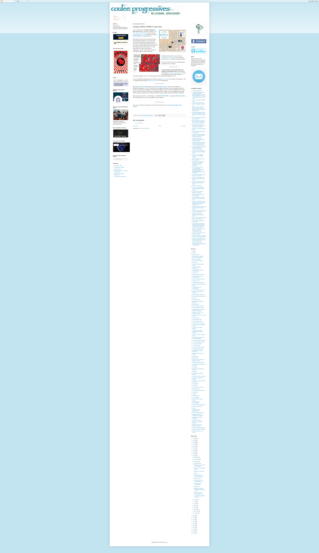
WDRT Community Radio (198, 412)
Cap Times (194, 262)
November (196, 459)
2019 (194, 451)
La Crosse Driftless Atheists (198, 342)
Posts (116, 16)
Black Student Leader (197, 260)
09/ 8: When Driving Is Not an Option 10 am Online (198, 175)
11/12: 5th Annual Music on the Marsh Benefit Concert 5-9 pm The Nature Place (199, 240)
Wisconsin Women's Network (198, 429)
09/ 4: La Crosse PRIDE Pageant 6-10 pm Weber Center (197, 156)
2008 (194, 527)
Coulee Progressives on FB (198, 290)
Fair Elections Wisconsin (197, 307)
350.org (194, 251)
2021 (194, 448)
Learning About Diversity (197, 348)
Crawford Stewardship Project (199, 296)
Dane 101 (194, 298)
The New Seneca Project (198, 387)
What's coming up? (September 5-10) (198, 493)
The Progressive (196, 388)
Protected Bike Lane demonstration (170, 57)
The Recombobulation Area (198, 390)
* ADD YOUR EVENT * (197, 90)
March (195, 509)
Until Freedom (195, 395)
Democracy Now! (196, 299)
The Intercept (195, 383)
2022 (194, 446)
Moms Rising (195, 356)
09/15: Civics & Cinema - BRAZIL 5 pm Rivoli (197, 192)
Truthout (194, 393)
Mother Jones (195, 358)
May (195, 505)
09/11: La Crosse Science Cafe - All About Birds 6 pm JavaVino (198, 188)
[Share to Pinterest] (165, 115)
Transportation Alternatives (120, 176)
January (196, 513)
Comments (117, 19)
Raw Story (194, 371)
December (196, 457)
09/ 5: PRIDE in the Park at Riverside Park (198, 159)
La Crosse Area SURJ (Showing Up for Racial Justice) (197, 331)
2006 (194, 531)
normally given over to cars (139, 34)
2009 (194, 525)
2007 (194, 529)
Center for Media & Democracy (196, 267)
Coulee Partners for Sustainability (196, 288)
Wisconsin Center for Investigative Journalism (197, 415)
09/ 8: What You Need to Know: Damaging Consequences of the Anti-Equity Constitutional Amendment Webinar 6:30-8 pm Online (198, 170)
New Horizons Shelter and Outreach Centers (198, 360)
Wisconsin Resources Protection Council (197, 425)
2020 (194, 450)
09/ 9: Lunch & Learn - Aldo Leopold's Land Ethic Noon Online (198, 179)
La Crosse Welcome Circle (198, 347)
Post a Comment (138, 123)
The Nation (194, 385)
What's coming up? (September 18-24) (198, 476)
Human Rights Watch (197, 319)
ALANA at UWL (195, 254)
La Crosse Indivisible (197, 343)
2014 (194, 519)
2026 (194, 438)
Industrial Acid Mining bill (174, 73)
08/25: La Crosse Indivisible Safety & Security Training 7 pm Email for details (198, 135)
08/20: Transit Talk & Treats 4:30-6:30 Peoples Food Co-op (198, 104)
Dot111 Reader (195, 304)
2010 (194, 523)
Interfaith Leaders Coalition (198, 323)
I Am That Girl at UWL (197, 321)
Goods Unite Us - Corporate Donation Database (198, 310)
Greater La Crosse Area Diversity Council (197, 313)
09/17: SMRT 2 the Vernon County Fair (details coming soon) (198, 198)
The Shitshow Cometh (119, 167)
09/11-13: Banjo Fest (197, 185)
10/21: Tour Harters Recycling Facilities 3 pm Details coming (199, 236)
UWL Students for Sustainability (196, 402)
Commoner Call (195, 280)
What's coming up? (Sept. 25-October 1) (199, 465)
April (195, 507)
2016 (194, 515)
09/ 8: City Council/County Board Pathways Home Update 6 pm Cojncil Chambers (198, 163)
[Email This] (158, 115)
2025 (194, 440)
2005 (194, 533)
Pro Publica (195, 367)
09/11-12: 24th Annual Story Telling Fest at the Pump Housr (198, 183)
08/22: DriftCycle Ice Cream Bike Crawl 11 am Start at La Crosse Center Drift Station (198, 121)
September (196, 463)
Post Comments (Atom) (144, 128)
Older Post (183, 126)
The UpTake (195, 392)
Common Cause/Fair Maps (198, 279)
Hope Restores (195, 318)
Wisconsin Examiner (197, 420)
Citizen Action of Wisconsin (198, 274)
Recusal (195, 473)
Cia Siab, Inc (195, 272)
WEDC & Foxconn (198, 478)
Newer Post (136, 126)
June (195, 503)
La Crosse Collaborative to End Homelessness (198, 338)
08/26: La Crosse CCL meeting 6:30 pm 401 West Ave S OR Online (198, 139)
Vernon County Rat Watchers (198, 404)
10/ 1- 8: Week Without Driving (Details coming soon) (199, 218)
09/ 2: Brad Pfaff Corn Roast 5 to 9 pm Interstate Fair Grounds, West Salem (199, 148)
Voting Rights (197, 486)
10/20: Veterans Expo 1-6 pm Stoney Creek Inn (198, 233)
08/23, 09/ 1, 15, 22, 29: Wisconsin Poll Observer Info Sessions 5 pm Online (198, 125)
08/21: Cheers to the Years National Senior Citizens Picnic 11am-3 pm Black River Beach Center (199, 108)
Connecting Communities (198, 282)
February (196, 511)
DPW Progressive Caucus (198, 306)
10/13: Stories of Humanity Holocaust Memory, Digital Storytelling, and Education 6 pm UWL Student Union (198, 225)
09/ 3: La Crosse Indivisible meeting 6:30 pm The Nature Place (198, 152)
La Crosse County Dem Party (198, 340)
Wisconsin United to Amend (198, 427)
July (195, 501)
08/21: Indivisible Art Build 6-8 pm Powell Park (199, 118)
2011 (194, 521)
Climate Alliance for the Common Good (197, 277)
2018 (194, 453)
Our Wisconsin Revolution (198, 362)
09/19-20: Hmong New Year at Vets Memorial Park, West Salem (199, 208)
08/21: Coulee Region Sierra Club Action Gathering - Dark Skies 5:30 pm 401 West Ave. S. (198, 114)
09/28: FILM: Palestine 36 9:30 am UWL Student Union (199, 211)
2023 (194, 444)
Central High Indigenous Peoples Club (197, 270)
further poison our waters (153, 80)
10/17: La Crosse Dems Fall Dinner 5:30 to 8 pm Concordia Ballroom (198, 230)
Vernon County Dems (197, 406)
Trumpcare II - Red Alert (199, 471)
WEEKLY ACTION (118, 165)
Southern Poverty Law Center (199, 376)
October (196, 461)
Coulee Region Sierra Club (198, 294)
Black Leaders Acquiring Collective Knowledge (197, 257)
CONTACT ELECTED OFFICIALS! (119, 174)
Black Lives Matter (196, 259)
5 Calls (193, 252)
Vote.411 (194, 408)
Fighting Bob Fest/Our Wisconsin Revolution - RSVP (199, 489)
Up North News (195, 397)
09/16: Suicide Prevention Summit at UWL (198, 195)
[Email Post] (156, 115)
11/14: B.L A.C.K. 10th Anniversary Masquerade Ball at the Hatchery (199, 244)
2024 (194, 442)
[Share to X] (161, 115)
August (195, 499)
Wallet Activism (117, 169)
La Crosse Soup (196, 345)
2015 (194, 517)
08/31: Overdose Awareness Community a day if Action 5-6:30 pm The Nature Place (198, 143)
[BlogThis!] (160, 115)
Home (159, 126)
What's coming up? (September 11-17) (198, 481)
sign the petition (165, 79)
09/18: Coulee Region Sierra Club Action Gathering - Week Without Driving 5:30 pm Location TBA (199, 203)
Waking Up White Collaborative (196, 410)
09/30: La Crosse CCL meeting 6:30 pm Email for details (198, 215)
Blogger (165, 542)
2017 (194, 455)
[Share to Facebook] (163, 115)
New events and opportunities (197, 484)
